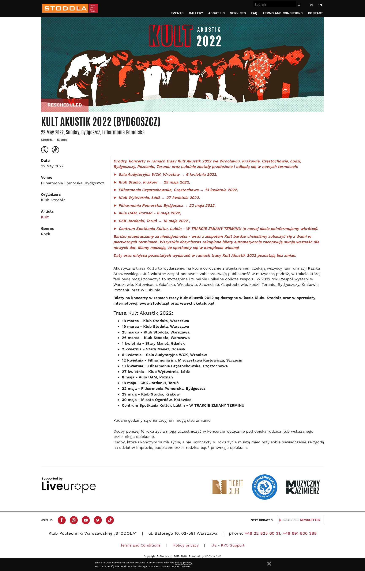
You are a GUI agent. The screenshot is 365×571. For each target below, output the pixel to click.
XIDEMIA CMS (212, 556)
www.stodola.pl (154, 303)
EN (319, 5)
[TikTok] (110, 520)
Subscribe (301, 520)
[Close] (269, 564)
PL (312, 5)
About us (216, 13)
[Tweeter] (98, 520)
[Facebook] (62, 520)
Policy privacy (186, 545)
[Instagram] (74, 520)
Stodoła (47, 140)
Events (177, 13)
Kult (45, 217)
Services (238, 13)
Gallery (196, 13)
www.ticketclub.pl (197, 303)
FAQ (254, 13)
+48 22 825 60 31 (262, 534)
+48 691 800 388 (300, 534)
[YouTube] (86, 520)
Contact (315, 13)
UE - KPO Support (228, 545)
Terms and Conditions (283, 13)
